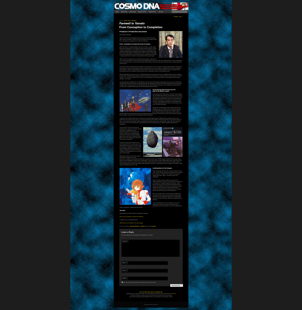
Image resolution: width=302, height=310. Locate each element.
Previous (175, 16)
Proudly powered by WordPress (151, 304)
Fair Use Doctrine (172, 293)
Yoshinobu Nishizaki (134, 226)
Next (181, 16)
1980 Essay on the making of (131, 223)
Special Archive (152, 11)
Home (141, 292)
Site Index (160, 11)
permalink (153, 226)
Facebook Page (146, 292)
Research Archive (142, 11)
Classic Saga (133, 11)
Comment (125, 241)
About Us (153, 292)
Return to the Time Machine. (132, 216)
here (156, 86)
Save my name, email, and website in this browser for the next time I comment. (139, 282)
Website (124, 278)
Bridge (117, 11)
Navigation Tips (158, 292)
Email (124, 270)
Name (124, 262)
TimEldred (134, 20)
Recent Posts (124, 11)
